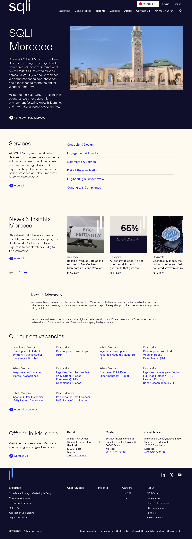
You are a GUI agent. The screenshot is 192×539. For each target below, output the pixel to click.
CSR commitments (157, 508)
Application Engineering (21, 512)
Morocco (148, 3)
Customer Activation (20, 498)
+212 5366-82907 (116, 452)
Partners (151, 512)
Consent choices (175, 531)
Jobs (124, 498)
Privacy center (106, 531)
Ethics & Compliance (158, 503)
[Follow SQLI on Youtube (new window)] (179, 474)
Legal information (88, 531)
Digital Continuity (18, 517)
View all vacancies (26, 409)
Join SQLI (127, 493)
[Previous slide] (11, 272)
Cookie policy (123, 531)
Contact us (143, 10)
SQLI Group (153, 493)
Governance (153, 498)
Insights (100, 10)
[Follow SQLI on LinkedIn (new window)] (163, 474)
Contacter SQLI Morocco (29, 117)
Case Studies (83, 10)
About (128, 10)
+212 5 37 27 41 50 (77, 455)
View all (19, 185)
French (177, 4)
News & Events (155, 517)
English (166, 4)
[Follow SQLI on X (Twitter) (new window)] (171, 474)
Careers (115, 10)
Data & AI (14, 508)
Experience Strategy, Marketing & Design (31, 493)
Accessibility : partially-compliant (148, 531)
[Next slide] (26, 272)
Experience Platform (20, 503)
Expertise (64, 10)
